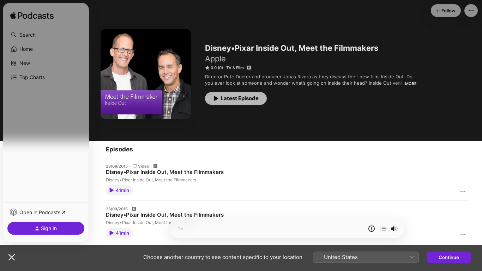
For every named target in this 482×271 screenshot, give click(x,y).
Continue (449, 257)
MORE (411, 83)
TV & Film (235, 67)
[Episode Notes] (371, 229)
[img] (32, 15)
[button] (46, 35)
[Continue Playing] (383, 229)
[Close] (11, 257)
